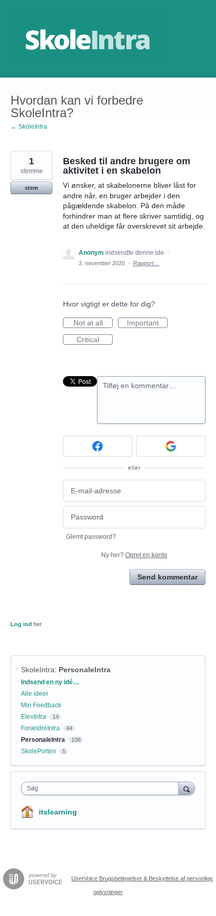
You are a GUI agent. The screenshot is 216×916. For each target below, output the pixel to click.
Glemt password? (91, 536)
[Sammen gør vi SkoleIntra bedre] (87, 38)
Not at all (93, 323)
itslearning (58, 812)
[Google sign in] (171, 446)
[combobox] (102, 788)
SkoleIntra (38, 669)
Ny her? (134, 555)
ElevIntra (33, 716)
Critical (95, 340)
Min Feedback (41, 705)
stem (31, 188)
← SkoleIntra (28, 126)
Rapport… (146, 263)
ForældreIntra (40, 728)
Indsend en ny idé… (50, 682)
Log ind (21, 624)
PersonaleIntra (85, 669)
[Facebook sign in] (97, 446)
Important (147, 323)
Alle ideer (34, 693)
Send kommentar (167, 577)
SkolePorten (38, 751)
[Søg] (186, 788)
